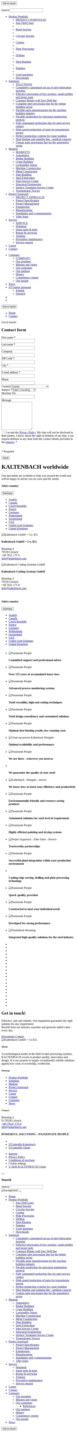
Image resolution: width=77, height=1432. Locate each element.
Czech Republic (18, 505)
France (12, 509)
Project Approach (18, 194)
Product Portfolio (18, 16)
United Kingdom (18, 528)
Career (12, 245)
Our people (22, 280)
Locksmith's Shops (26, 165)
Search (5, 10)
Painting (20, 68)
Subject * (6, 389)
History (20, 274)
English (20, 290)
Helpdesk (21, 226)
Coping (20, 42)
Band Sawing (23, 29)
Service (13, 219)
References (29, 1406)
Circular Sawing (25, 35)
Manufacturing (24, 210)
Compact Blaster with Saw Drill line (36, 100)
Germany (7, 493)
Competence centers (27, 277)
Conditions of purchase (22, 1160)
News (12, 284)
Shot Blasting (23, 61)
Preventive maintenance (29, 239)
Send (5, 458)
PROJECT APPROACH (30, 197)
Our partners (23, 271)
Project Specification (27, 200)
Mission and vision (26, 264)
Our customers (24, 267)
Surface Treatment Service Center (35, 187)
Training (20, 236)
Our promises (23, 261)
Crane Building (24, 161)
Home (12, 312)
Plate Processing (25, 48)
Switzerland (15, 518)
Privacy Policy (27, 432)
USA (12, 522)
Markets (13, 148)
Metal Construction (26, 171)
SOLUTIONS (24, 84)
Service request (24, 242)
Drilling (20, 55)
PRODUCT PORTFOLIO (31, 19)
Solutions (14, 81)
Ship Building (24, 174)
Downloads (22, 77)
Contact (13, 248)
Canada (13, 502)
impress (10, 442)
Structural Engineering (28, 184)
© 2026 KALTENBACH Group (27, 1166)
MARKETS (23, 152)
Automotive (22, 155)
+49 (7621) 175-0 (11, 1123)
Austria (13, 499)
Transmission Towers (28, 190)
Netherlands (15, 515)
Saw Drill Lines (25, 23)
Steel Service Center (27, 181)
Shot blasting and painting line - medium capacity (43, 139)
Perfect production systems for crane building (41, 135)
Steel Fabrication (25, 177)
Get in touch (9, 3)
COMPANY (23, 258)
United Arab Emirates (21, 525)
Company (14, 255)
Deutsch (20, 293)
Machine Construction (28, 168)
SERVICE (22, 223)
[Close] (2, 1173)
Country (6, 386)
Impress (13, 1153)
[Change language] (20, 287)
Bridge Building (25, 158)
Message (6, 400)
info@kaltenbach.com (13, 558)
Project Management (27, 203)
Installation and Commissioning (33, 213)
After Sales (22, 216)
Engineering (23, 206)
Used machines (24, 74)
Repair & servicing (26, 232)
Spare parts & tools (26, 229)
